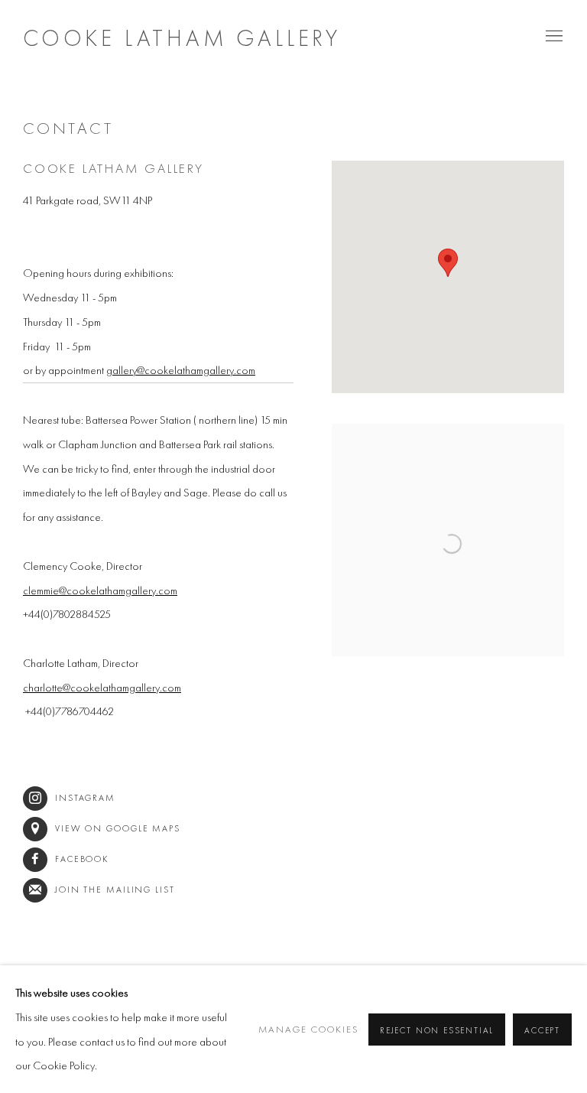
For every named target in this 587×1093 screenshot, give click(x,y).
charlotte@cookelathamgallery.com (102, 687)
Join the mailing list (115, 889)
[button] (448, 262)
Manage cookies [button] (308, 1029)
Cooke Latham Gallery (182, 38)
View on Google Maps (117, 828)
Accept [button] (542, 1029)
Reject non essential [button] (437, 1029)
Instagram (85, 798)
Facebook (82, 859)
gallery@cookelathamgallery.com (180, 370)
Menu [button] (552, 36)
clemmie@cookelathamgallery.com (100, 590)
